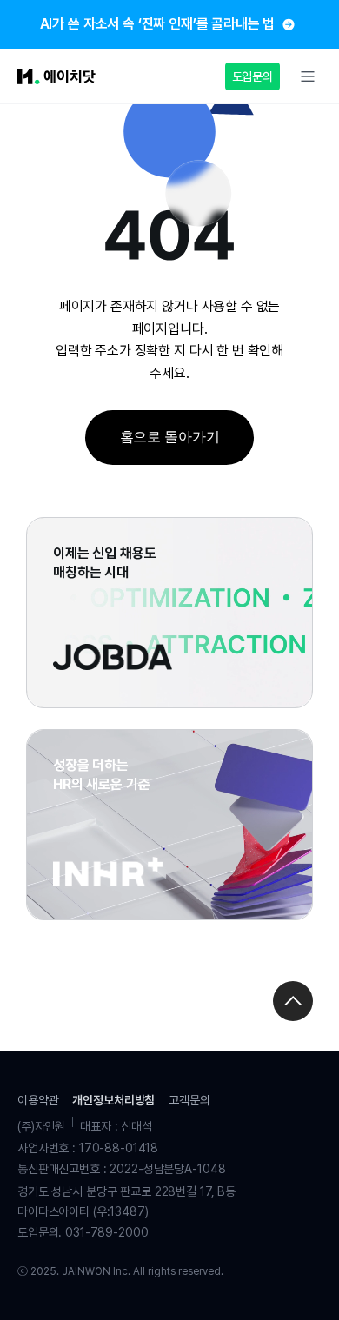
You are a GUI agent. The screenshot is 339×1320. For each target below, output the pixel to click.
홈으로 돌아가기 (170, 436)
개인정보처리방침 (113, 1100)
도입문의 (252, 76)
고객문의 (189, 1100)
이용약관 (37, 1100)
